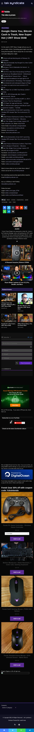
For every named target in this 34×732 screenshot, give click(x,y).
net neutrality (4, 202)
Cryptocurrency (20, 199)
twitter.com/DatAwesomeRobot (14, 195)
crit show (13, 199)
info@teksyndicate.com (11, 177)
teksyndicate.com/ (12, 130)
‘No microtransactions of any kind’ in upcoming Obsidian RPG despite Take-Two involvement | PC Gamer (15, 112)
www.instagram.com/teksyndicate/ (17, 155)
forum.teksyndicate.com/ (13, 132)
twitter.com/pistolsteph (11, 193)
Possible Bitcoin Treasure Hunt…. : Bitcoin (15, 76)
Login (30, 337)
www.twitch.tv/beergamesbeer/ (14, 161)
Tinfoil (14, 202)
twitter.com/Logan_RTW (12, 190)
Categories (4, 705)
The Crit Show (5, 28)
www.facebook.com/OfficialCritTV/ (17, 152)
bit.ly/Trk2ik (21, 123)
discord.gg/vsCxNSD (12, 150)
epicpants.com (9, 123)
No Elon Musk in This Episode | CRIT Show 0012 (24, 307)
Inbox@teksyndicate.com (8, 184)
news (10, 202)
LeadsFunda (23, 720)
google (26, 199)
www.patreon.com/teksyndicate (15, 128)
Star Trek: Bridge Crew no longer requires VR (16, 121)
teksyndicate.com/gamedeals (17, 125)
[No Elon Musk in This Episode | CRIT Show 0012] (25, 298)
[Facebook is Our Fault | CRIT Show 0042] (8, 318)
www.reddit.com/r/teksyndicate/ (15, 157)
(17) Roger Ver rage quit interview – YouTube (15, 103)
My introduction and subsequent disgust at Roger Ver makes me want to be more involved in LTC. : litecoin (16, 85)
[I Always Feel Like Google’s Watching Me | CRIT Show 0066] (8, 297)
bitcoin (8, 199)
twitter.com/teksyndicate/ (13, 164)
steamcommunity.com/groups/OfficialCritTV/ (18, 159)
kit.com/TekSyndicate (18, 170)
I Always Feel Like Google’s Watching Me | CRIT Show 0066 (8, 304)
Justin (17, 229)
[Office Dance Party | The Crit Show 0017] (25, 318)
